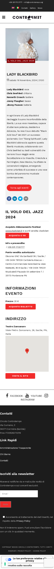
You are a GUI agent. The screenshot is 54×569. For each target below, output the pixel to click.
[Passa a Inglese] (12, 8)
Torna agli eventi (19, 187)
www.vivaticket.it (13, 230)
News (40, 8)
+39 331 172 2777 (15, 2)
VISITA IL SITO (20, 376)
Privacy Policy (23, 521)
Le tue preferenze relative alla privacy (30, 559)
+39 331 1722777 (16, 247)
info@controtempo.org (33, 2)
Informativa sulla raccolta (18, 565)
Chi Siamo (5, 454)
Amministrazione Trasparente (15, 448)
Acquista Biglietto (20, 307)
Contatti (24, 8)
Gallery (33, 8)
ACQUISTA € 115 (17, 235)
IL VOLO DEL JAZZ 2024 (21, 60)
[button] (9, 198)
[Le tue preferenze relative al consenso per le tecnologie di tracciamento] (5, 564)
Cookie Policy (39, 551)
